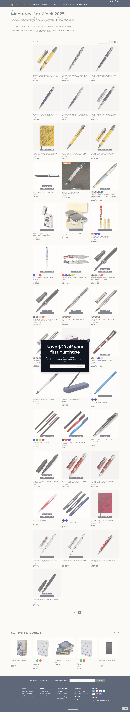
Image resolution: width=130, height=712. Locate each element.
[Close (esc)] (88, 340)
